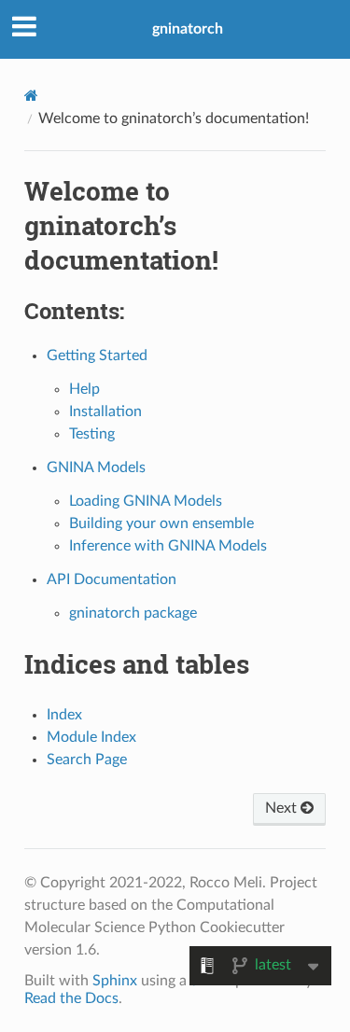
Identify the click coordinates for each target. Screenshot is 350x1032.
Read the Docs (71, 998)
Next (283, 808)
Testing (92, 433)
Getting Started (97, 355)
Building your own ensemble (161, 523)
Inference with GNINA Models (168, 545)
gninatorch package (133, 613)
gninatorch (187, 28)
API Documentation (111, 579)
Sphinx (114, 980)
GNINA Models (96, 467)
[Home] (31, 96)
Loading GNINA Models (145, 501)
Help (84, 389)
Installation (105, 411)
